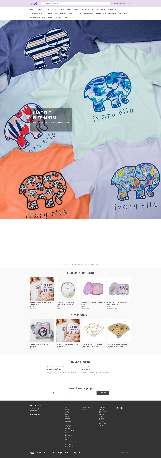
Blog (66, 18)
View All (101, 425)
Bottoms (38, 9)
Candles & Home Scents (36, 13)
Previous (1, 139)
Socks (62, 9)
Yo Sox (101, 416)
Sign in (117, 3)
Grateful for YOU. (54, 369)
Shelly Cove (54, 9)
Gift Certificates (35, 18)
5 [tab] (83, 258)
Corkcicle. (101, 413)
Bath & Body (95, 9)
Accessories (85, 9)
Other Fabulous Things (115, 13)
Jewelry (69, 9)
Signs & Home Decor (59, 13)
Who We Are (87, 369)
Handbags (76, 9)
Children (98, 13)
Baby (104, 13)
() (130, 3)
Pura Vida (101, 414)
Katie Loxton (102, 409)
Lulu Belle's (102, 407)
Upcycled (78, 13)
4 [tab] (82, 258)
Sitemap (84, 413)
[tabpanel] (80, 141)
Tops (31, 9)
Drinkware (49, 13)
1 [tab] (77, 258)
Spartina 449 (102, 423)
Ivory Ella (46, 9)
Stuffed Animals (88, 13)
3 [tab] (80, 258)
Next (159, 139)
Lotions (103, 9)
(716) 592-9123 (36, 414)
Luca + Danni (102, 411)
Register (122, 3)
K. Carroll (101, 421)
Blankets (70, 13)
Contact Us (59, 18)
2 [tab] (78, 258)
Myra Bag (101, 418)
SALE (125, 13)
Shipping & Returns (47, 18)
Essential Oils (112, 9)
